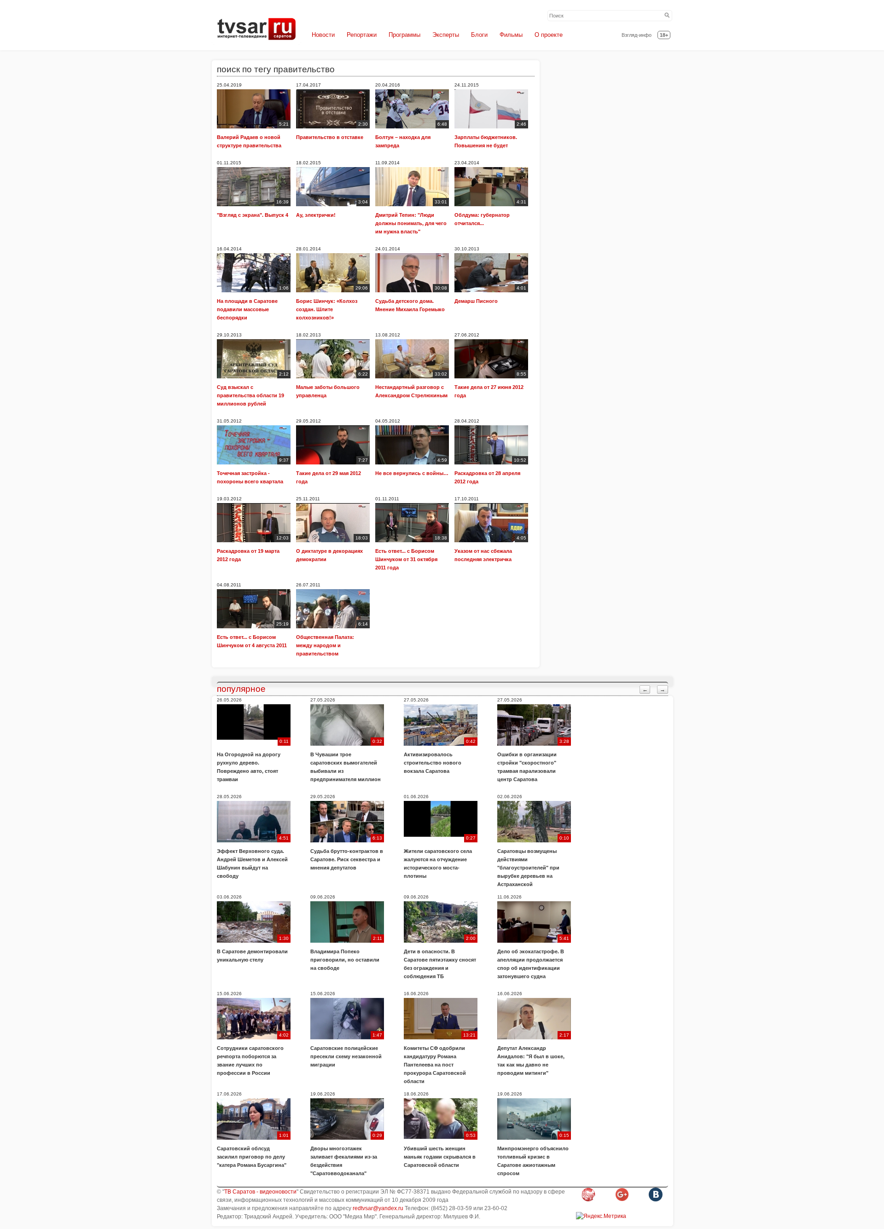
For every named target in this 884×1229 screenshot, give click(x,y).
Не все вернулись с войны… (411, 473)
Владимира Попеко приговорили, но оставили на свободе (344, 960)
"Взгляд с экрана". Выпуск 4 (252, 215)
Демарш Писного (476, 301)
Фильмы (511, 34)
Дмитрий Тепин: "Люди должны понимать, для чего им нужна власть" (411, 223)
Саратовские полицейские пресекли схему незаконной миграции (346, 1056)
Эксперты (445, 34)
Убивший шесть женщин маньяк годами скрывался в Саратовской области (440, 1157)
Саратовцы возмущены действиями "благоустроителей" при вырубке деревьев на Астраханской (528, 867)
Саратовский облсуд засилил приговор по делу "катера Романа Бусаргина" (251, 1157)
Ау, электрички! (316, 215)
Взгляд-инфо (636, 35)
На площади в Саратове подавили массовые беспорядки (247, 309)
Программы (404, 34)
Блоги (479, 34)
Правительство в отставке (329, 137)
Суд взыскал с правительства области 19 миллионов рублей (250, 395)
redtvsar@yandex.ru (378, 1208)
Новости (323, 34)
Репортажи (362, 34)
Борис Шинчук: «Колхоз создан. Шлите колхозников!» (326, 309)
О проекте (549, 34)
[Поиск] (667, 16)
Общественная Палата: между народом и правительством (325, 645)
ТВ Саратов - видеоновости (260, 1191)
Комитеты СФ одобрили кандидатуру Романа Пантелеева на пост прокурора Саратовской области (435, 1064)
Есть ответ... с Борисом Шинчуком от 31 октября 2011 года (406, 559)
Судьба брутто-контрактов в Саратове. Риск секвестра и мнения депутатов (346, 859)
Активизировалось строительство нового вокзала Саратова (432, 763)
